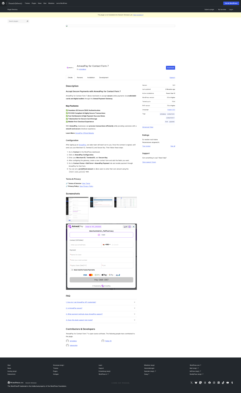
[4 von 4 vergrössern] (134, 226)
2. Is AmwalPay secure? (74, 308)
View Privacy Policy (86, 186)
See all (173, 146)
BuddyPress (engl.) (196, 374)
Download (170, 67)
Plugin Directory (13, 9)
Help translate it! (138, 15)
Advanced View (147, 127)
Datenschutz (11, 374)
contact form (170, 114)
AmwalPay (82, 145)
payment (171, 121)
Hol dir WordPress (231, 3)
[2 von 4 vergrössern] (110, 199)
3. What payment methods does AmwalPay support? (84, 314)
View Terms (86, 183)
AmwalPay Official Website (84, 133)
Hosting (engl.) (12, 371)
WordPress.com (195, 365)
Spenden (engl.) (150, 371)
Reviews (80, 77)
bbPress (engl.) (195, 371)
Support (172, 77)
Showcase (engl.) (58, 365)
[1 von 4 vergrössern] (86, 199)
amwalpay (82, 69)
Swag (146, 374)
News (9, 368)
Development (103, 77)
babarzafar (73, 345)
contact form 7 (170, 118)
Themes (55, 368)
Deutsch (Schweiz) (31, 383)
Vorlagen (56, 374)
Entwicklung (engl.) (105, 371)
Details (70, 77)
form (166, 121)
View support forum (149, 162)
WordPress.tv (104, 374)
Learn (100, 365)
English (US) (171, 109)
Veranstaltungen (149, 368)
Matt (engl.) (194, 368)
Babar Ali (108, 341)
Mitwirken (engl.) (149, 365)
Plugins (55, 371)
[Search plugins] (27, 21)
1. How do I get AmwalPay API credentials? (81, 302)
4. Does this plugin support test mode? (79, 320)
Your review (146, 146)
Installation (91, 77)
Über (9, 365)
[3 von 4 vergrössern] (134, 199)
